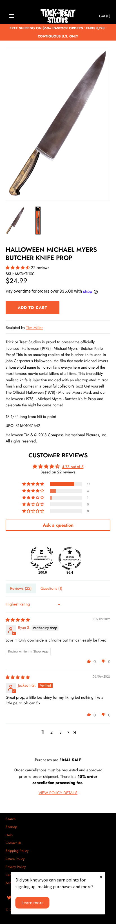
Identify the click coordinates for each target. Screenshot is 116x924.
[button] (18, 267)
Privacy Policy (16, 866)
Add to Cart (32, 307)
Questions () (51, 588)
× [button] (101, 876)
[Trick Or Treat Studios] (58, 16)
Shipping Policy (17, 850)
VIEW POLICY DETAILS (58, 793)
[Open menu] (12, 16)
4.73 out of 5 (73, 466)
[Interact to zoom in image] (58, 124)
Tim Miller (34, 327)
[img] (18, 620)
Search (10, 818)
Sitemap (11, 826)
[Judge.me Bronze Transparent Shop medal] (70, 558)
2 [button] (51, 732)
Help (9, 834)
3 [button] (60, 732)
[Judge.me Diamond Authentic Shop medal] (41, 558)
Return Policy (15, 858)
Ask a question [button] (58, 525)
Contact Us (13, 842)
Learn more (32, 902)
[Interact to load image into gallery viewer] (15, 220)
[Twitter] (9, 898)
